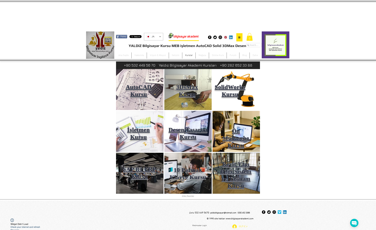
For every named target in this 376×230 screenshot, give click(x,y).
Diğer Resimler (188, 196)
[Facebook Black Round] (210, 37)
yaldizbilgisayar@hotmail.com (223, 213)
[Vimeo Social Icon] (279, 212)
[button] (249, 37)
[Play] (239, 37)
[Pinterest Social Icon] (225, 37)
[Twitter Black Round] (215, 37)
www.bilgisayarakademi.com (240, 218)
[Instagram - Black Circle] (220, 37)
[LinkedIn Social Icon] (231, 37)
